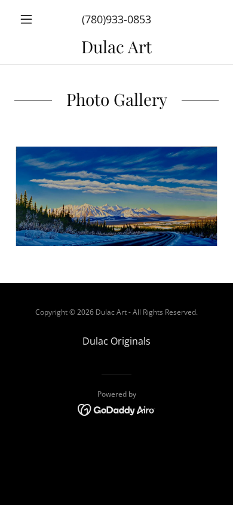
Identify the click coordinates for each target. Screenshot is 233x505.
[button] (29, 19)
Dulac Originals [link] (116, 341)
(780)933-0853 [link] (116, 19)
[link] (116, 46)
